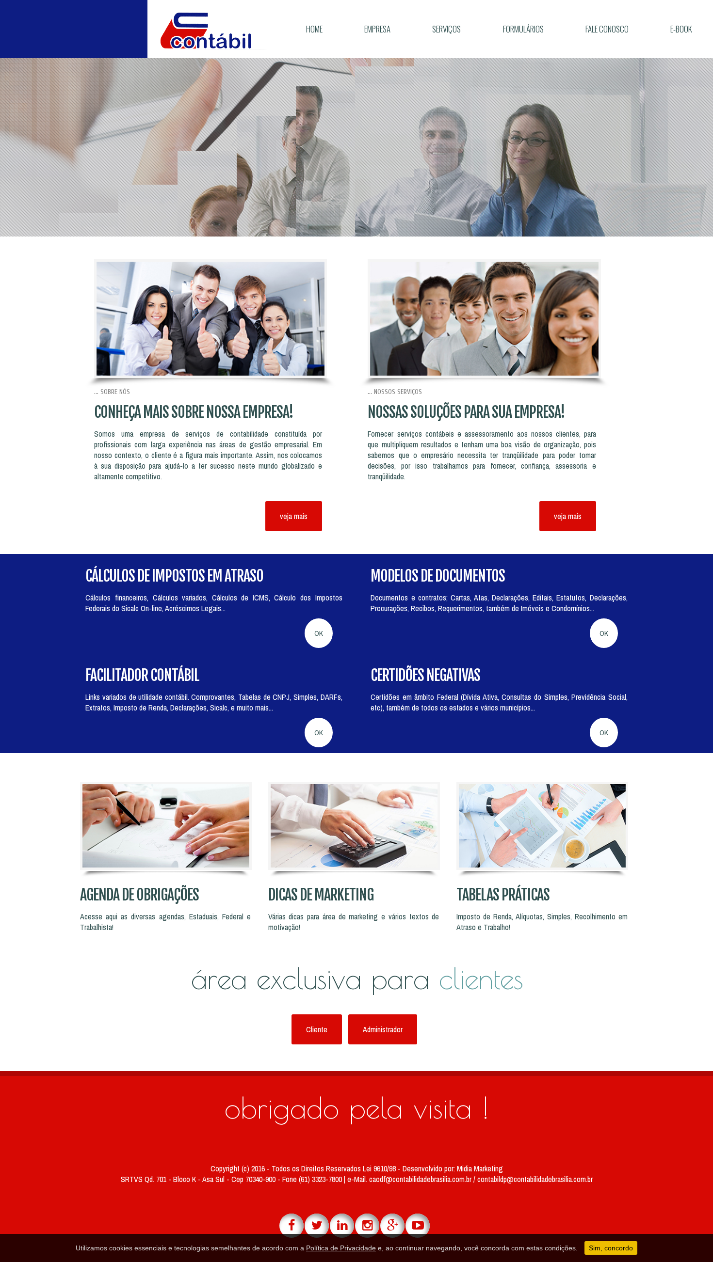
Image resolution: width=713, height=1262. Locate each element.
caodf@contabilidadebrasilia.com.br (421, 1179)
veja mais (294, 516)
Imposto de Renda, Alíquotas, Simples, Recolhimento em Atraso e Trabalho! (542, 921)
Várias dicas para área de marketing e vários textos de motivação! (353, 921)
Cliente (316, 1029)
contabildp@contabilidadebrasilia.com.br (535, 1179)
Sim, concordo (611, 1248)
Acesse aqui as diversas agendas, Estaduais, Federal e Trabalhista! (165, 921)
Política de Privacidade (341, 1248)
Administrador (383, 1029)
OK (318, 633)
